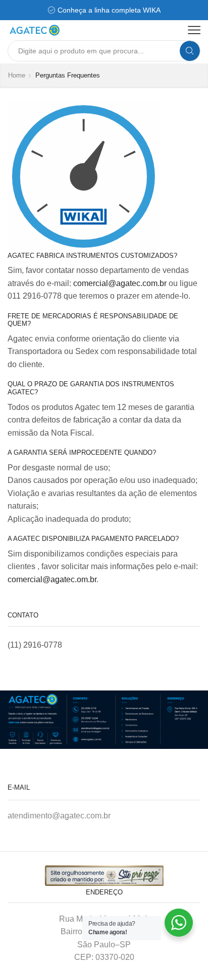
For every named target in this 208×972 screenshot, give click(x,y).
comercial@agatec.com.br (120, 283)
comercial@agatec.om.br (52, 579)
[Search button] (190, 51)
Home (16, 75)
